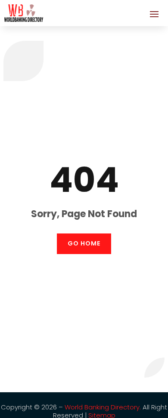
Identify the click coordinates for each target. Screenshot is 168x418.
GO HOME (84, 243)
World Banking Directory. (103, 407)
